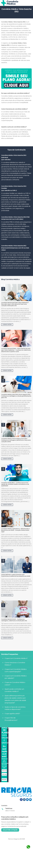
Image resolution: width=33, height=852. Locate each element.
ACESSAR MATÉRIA (7, 324)
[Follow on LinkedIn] (30, 799)
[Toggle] (3, 658)
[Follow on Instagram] (24, 799)
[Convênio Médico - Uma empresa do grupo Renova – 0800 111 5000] (9, 3)
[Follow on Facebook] (21, 799)
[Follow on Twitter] (27, 799)
